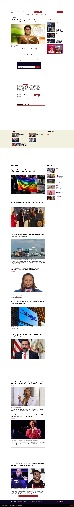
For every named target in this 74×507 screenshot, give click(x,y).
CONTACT (12, 501)
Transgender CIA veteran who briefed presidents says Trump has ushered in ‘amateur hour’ (40, 136)
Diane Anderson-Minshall (15, 45)
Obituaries (57, 168)
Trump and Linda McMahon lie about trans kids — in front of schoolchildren (59, 31)
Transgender (14, 17)
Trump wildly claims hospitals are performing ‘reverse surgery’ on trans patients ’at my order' (23, 145)
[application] (55, 49)
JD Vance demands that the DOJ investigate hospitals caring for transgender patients (27, 335)
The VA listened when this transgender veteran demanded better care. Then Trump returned (25, 269)
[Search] (56, 12)
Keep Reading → (40, 197)
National (57, 33)
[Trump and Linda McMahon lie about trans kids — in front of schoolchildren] (51, 29)
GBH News (17, 407)
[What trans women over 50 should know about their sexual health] (51, 192)
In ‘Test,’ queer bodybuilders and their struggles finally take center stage (59, 199)
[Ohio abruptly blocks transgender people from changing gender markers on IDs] (28, 316)
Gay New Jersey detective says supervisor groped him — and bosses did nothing (59, 183)
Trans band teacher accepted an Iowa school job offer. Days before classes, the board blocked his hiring (23, 136)
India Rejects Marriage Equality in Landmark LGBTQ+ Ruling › (53, 134)
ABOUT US (15, 501)
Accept (72, 505)
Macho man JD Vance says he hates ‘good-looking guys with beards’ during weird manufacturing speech (59, 42)
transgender (30, 48)
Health (37, 14)
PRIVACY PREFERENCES (34, 501)
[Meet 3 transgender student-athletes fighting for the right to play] (51, 175)
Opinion (46, 14)
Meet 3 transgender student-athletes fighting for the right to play (59, 176)
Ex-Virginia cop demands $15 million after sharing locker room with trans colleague (28, 235)
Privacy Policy (15, 505)
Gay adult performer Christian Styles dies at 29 (59, 171)
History (42, 14)
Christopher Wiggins (13, 271)
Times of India (25, 84)
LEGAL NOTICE (42, 501)
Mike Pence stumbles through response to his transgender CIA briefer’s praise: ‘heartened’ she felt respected (23, 140)
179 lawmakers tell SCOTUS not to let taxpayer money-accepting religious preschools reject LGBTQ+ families (59, 189)
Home (11, 17)
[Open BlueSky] (20, 12)
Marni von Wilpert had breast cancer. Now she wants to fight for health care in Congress (59, 25)
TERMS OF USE (39, 501)
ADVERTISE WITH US (25, 501)
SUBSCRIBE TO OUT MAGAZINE (12, 12)
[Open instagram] (23, 12)
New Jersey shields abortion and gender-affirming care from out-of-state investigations (27, 203)
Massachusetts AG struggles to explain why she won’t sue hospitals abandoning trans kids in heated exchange (28, 382)
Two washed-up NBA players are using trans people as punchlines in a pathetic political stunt (27, 464)
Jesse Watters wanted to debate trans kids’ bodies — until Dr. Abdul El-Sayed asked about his (59, 37)
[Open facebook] (18, 12)
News (32, 14)
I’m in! (37, 67)
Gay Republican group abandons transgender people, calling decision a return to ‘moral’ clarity (27, 170)
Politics (28, 14)
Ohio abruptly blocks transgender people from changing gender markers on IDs (28, 302)
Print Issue (57, 174)
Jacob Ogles (12, 173)
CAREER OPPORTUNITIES (19, 501)
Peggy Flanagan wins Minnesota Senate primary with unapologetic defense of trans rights (27, 415)
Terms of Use (20, 505)
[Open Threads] (21, 12)
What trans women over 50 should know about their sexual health (59, 193)
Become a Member (37, 95)
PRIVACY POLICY (29, 501)
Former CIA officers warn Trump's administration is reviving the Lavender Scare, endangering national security (40, 140)
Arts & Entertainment (58, 196)
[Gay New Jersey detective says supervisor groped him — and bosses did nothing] (51, 181)
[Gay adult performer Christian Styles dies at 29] (51, 170)
